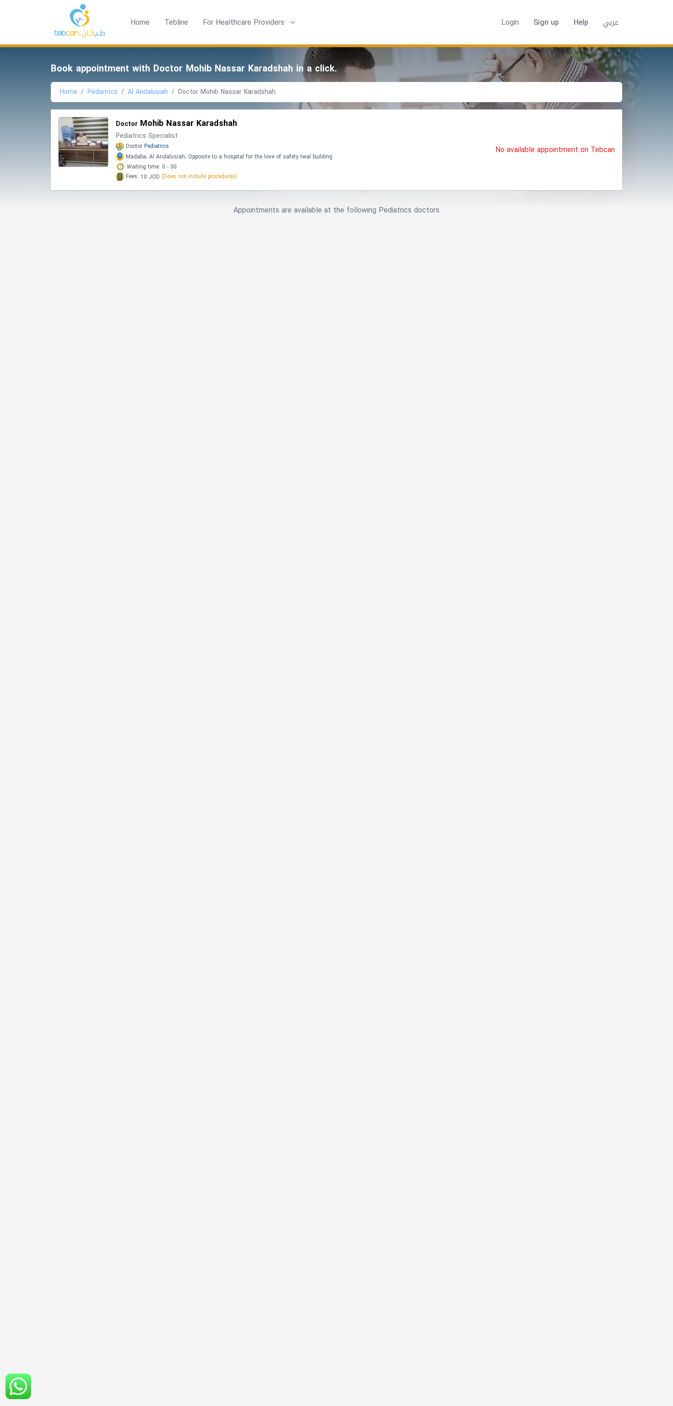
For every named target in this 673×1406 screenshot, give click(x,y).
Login (510, 22)
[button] (249, 22)
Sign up (546, 22)
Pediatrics (102, 92)
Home (140, 22)
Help (581, 22)
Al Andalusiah (148, 92)
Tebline (176, 22)
